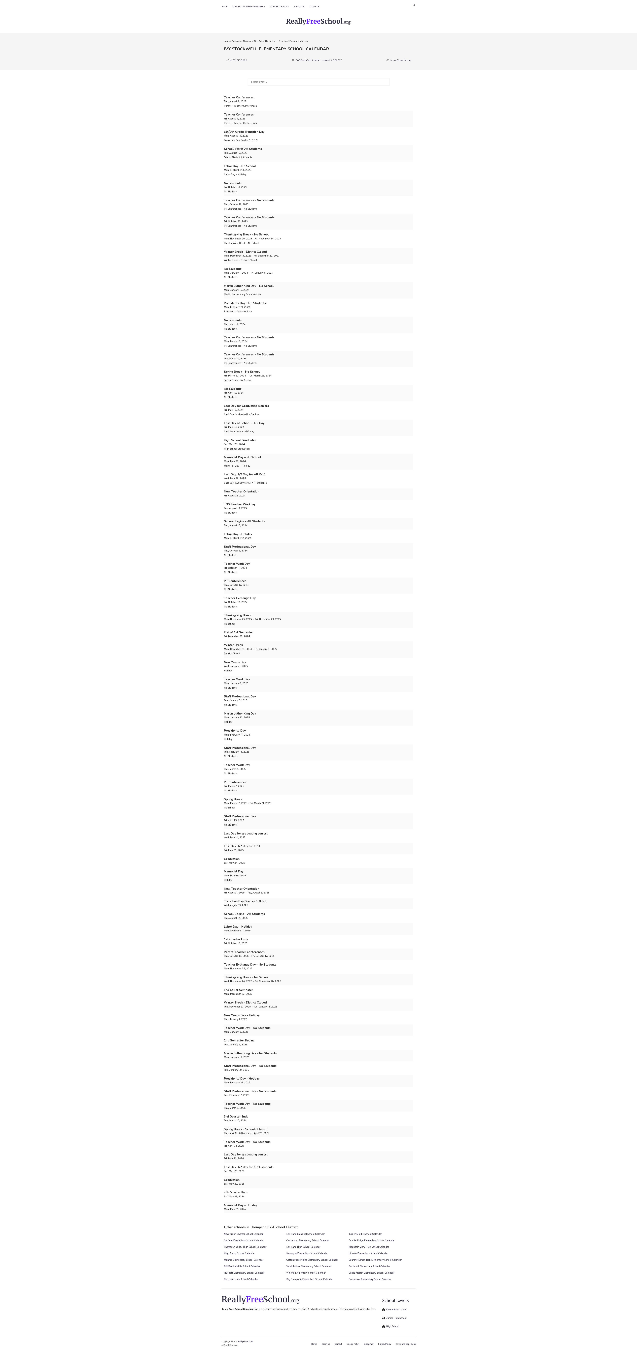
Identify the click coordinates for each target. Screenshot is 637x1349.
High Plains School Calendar (239, 1253)
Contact (314, 6)
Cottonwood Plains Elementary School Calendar (312, 1260)
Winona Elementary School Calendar (306, 1273)
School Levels (278, 6)
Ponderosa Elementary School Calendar (370, 1279)
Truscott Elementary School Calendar (244, 1273)
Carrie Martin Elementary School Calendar (371, 1273)
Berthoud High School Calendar (241, 1279)
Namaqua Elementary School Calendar (307, 1253)
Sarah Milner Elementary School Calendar (308, 1266)
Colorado (236, 41)
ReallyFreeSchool (245, 1341)
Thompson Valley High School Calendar (245, 1247)
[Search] (414, 5)
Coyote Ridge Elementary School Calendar (372, 1240)
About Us (299, 6)
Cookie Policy (353, 1344)
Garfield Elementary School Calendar (244, 1240)
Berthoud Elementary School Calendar (369, 1266)
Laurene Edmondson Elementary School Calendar (375, 1260)
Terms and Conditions (406, 1344)
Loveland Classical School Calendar (305, 1234)
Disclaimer (368, 1344)
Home (224, 6)
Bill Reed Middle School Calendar (242, 1266)
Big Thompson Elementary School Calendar (309, 1279)
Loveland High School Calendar (303, 1247)
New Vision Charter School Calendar (243, 1234)
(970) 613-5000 (238, 60)
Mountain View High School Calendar (369, 1247)
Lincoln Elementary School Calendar (368, 1253)
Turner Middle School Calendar (365, 1234)
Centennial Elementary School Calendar (307, 1240)
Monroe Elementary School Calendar (243, 1260)
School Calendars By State (247, 6)
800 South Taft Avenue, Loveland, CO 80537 (319, 60)
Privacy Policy (384, 1344)
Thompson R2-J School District (258, 41)
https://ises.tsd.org (400, 60)
